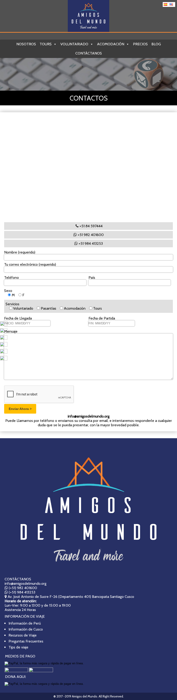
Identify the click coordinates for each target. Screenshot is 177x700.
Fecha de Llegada (18, 320)
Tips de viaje (18, 647)
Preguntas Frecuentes (26, 641)
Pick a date (46, 323)
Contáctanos (88, 53)
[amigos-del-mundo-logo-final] (88, 16)
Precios (140, 44)
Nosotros (26, 44)
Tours (46, 44)
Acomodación (110, 44)
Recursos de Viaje (23, 635)
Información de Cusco (26, 629)
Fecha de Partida (101, 320)
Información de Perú (25, 623)
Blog (156, 44)
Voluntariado (74, 44)
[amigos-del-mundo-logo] (88, 510)
